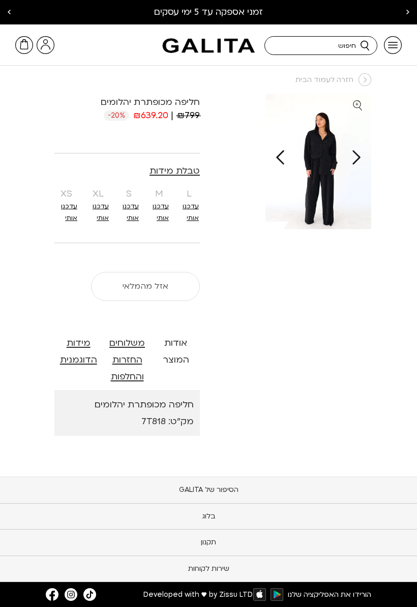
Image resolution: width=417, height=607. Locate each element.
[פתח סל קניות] (24, 45)
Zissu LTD (236, 594)
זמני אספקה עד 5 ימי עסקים (208, 12)
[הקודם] (356, 157)
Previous (407, 12)
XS (66, 194)
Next (9, 12)
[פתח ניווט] (393, 45)
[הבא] (280, 157)
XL (98, 194)
